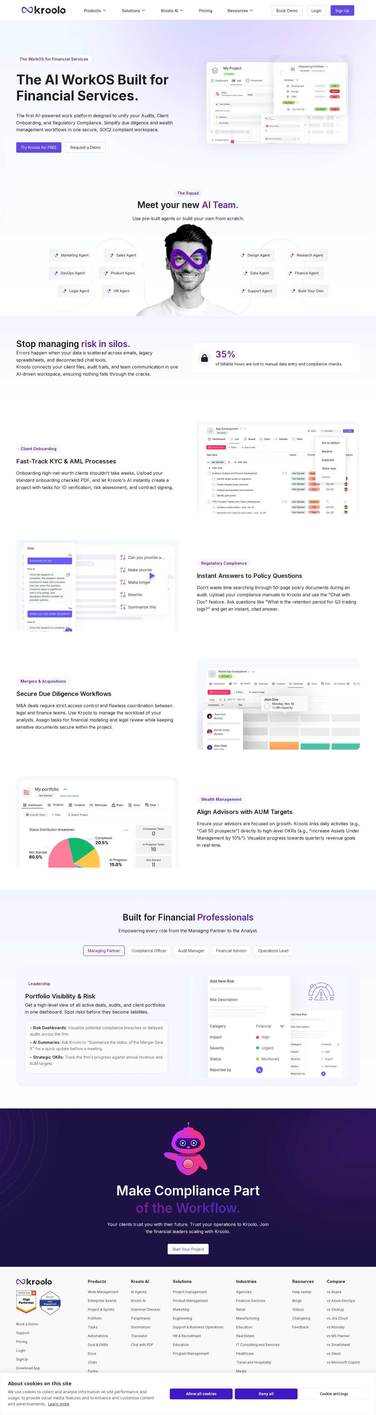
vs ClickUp (335, 1309)
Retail (240, 1309)
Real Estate (245, 1336)
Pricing (205, 10)
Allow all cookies (201, 1393)
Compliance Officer (149, 950)
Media (241, 1371)
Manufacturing (247, 1318)
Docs (92, 1353)
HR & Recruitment (187, 1336)
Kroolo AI (138, 1301)
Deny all (266, 1393)
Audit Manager (191, 950)
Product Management (190, 1301)
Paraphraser (141, 1318)
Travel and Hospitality (253, 1362)
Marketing (181, 1309)
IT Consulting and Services (258, 1345)
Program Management (191, 1353)
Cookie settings (334, 1393)
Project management (190, 1292)
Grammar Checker (145, 1309)
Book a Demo (27, 1324)
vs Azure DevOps (341, 1301)
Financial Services (250, 1301)
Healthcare (245, 1353)
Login (20, 1350)
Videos (298, 1309)
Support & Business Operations (198, 1327)
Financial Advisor (231, 950)
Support (22, 1333)
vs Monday (336, 1327)
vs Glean (334, 1353)
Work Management (103, 1292)
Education (181, 1345)
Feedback (300, 1327)
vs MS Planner (338, 1336)
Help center (301, 1292)
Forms (93, 1371)
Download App (28, 1368)
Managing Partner (104, 950)
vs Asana (334, 1292)
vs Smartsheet (338, 1345)
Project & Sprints (101, 1309)
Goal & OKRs (98, 1345)
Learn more (58, 1403)
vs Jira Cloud (337, 1318)
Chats (92, 1362)
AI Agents (138, 1292)
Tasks (93, 1327)
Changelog (301, 1318)
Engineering (182, 1318)
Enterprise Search (102, 1301)
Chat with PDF (142, 1345)
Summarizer (140, 1327)
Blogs (297, 1301)
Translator (139, 1336)
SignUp (22, 1359)
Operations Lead (273, 950)
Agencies (244, 1292)
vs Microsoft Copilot (343, 1362)
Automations (98, 1336)
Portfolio (95, 1318)
